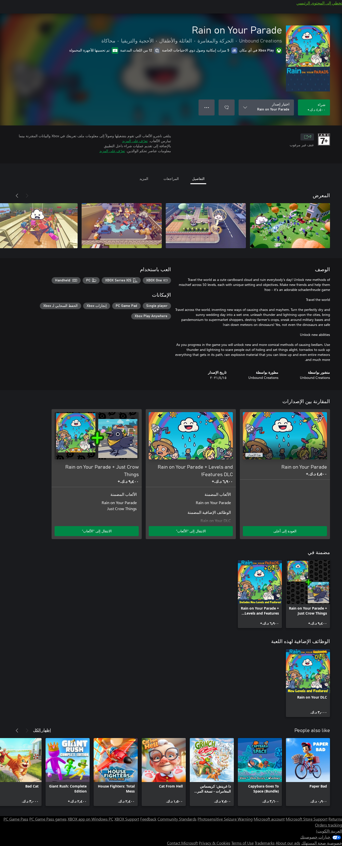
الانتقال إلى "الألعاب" (191, 531)
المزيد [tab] (143, 178)
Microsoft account (269, 819)
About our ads (288, 843)
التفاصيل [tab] (198, 178)
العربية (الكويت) (329, 831)
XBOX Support (126, 819)
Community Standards (177, 819)
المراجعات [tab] (171, 178)
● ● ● (206, 107)
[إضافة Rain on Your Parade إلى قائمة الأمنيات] (227, 107)
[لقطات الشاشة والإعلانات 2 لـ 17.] (206, 225)
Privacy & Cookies (214, 843)
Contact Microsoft (182, 843)
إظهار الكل (42, 730)
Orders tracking (328, 825)
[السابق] (27, 195)
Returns (335, 819)
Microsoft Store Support (306, 819)
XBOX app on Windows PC (90, 819)
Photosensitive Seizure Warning (225, 819)
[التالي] (17, 195)
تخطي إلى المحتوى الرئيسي (319, 2)
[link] (308, 594)
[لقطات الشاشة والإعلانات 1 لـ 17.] (290, 225)
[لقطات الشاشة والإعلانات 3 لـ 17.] (122, 225)
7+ (309, 137)
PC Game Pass (16, 819)
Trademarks (265, 843)
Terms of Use (242, 843)
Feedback (148, 819)
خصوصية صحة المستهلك (321, 843)
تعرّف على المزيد (135, 140)
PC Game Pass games (48, 819)
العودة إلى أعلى (284, 531)
